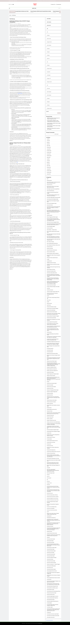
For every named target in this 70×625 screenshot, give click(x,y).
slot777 (48, 511)
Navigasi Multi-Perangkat (50, 372)
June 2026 (48, 140)
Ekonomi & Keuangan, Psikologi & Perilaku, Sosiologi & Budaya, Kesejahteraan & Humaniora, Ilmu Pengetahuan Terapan (53, 219)
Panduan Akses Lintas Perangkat (51, 386)
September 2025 (49, 155)
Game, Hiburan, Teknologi (50, 241)
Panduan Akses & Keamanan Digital (52, 383)
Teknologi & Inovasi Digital (50, 552)
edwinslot (48, 213)
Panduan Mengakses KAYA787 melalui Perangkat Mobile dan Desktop (44, 11)
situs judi (48, 474)
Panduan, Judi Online (49, 418)
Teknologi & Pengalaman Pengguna (51, 557)
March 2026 (48, 145)
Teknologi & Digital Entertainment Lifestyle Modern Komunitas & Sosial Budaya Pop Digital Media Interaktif (53, 545)
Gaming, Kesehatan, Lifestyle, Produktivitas (53, 253)
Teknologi (48, 537)
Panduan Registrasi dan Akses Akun (52, 409)
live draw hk (48, 71)
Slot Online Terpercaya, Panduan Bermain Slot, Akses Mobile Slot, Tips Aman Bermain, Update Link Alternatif (53, 490)
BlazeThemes (40, 623)
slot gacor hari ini (49, 68)
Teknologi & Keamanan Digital (51, 554)
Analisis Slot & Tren (49, 184)
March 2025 (48, 165)
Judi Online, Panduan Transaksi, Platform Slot (53, 291)
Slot (47, 479)
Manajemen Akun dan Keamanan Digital (52, 353)
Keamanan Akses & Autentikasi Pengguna (52, 308)
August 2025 (48, 157)
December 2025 (49, 150)
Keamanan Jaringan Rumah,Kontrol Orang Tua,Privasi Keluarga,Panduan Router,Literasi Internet (53, 329)
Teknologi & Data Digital (50, 540)
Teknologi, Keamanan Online (51, 594)
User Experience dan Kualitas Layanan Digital (53, 615)
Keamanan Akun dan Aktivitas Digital (52, 311)
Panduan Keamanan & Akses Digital (52, 400)
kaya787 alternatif (49, 303)
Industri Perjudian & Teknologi (51, 269)
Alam (47, 178)
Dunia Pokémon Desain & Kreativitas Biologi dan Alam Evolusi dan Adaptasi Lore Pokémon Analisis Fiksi (53, 207)
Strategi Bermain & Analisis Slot (51, 517)
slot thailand (48, 75)
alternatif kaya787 (49, 180)
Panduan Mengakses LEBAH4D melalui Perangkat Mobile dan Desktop (22, 11)
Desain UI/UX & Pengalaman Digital (51, 203)
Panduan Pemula (49, 407)
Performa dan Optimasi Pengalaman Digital (53, 429)
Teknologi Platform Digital (50, 589)
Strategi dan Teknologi (50, 526)
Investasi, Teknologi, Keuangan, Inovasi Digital (53, 286)
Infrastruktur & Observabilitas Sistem (52, 272)
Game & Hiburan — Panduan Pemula (52, 229)
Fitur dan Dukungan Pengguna (51, 226)
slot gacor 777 (49, 78)
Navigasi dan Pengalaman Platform (51, 367)
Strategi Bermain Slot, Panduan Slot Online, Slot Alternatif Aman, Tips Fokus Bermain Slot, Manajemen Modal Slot (53, 523)
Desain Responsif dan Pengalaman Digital (52, 199)
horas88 (48, 259)
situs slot (48, 58)
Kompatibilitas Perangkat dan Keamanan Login (53, 341)
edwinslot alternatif (49, 215)
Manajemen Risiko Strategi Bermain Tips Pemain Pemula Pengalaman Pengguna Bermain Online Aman (53, 358)
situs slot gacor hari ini (49, 620)
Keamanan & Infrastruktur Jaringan (51, 306)
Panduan (48, 381)
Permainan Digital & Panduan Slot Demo (52, 440)
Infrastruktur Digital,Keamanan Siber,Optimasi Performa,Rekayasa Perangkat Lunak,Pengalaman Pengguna (53, 275)
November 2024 (49, 172)
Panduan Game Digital (50, 393)
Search (47, 111)
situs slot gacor (49, 45)
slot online (48, 88)
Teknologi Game (49, 579)
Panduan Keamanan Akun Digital (51, 401)
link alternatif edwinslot (50, 348)
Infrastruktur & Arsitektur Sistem (51, 271)
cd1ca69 (11, 23)
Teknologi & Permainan (50, 559)
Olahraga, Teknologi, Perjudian (51, 375)
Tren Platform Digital (49, 607)
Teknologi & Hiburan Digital (50, 549)
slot (17, 162)
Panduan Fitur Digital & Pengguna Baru (52, 391)
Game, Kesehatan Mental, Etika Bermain (52, 243)
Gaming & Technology (50, 248)
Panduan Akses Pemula (50, 388)
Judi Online (48, 288)
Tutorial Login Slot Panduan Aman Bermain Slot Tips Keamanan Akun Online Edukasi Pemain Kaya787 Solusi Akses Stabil (53, 609)
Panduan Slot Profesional (50, 415)
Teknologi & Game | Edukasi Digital (51, 547)
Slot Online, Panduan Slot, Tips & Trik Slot (52, 498)
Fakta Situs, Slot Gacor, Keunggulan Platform (53, 222)
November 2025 (49, 152)
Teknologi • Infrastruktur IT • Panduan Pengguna (53, 564)
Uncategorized (49, 612)
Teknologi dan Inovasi (50, 567)
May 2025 (48, 162)
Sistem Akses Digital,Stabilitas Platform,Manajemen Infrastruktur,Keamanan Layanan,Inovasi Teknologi (53, 470)
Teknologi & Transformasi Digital (51, 562)
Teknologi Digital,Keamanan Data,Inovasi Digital (53, 577)
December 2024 (49, 170)
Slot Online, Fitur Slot (50, 493)
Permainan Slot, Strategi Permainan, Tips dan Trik (53, 451)
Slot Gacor (48, 481)
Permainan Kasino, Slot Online (51, 442)
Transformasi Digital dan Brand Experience (52, 601)
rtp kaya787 (48, 467)
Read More (11, 140)
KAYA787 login (20, 93)
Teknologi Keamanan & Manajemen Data (52, 586)
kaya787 (48, 301)
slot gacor (48, 35)
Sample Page (34, 8)
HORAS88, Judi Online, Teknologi (51, 262)
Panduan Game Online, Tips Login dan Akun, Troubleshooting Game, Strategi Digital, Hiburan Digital (53, 397)
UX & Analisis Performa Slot (50, 617)
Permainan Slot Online (50, 445)
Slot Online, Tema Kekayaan (50, 508)
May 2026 (48, 142)
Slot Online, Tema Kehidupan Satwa (51, 506)
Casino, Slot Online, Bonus (50, 190)
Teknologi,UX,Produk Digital (50, 599)
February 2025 (49, 167)
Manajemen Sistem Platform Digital (52, 361)
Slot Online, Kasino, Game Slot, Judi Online (52, 496)
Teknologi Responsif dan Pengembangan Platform (53, 591)
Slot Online (48, 484)
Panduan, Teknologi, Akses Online (51, 420)
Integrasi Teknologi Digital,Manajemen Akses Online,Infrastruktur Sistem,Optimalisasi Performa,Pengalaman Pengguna (53, 282)
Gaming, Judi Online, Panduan (51, 251)
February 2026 (49, 147)
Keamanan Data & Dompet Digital (51, 317)
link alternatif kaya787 (50, 351)
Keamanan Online (49, 332)
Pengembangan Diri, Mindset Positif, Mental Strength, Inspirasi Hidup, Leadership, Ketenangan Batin (53, 427)
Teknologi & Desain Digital (50, 542)
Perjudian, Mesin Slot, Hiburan (51, 437)
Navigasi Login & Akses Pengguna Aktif (52, 370)
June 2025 (48, 160)
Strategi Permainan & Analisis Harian (52, 533)
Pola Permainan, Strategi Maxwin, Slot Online (53, 458)
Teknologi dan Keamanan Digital (51, 569)
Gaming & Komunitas (50, 246)
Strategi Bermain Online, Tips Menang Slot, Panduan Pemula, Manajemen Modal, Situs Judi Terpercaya (53, 520)
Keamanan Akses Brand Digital (51, 310)
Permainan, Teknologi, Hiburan (51, 453)
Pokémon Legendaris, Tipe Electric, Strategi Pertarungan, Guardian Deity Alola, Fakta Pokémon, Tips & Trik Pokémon (54, 456)
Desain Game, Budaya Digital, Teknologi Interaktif (53, 197)
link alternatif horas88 (50, 350)
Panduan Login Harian (50, 403)
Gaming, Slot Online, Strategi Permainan (52, 257)
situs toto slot (49, 38)
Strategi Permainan (49, 531)
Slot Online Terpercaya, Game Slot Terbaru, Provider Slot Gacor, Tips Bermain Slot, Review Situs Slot (53, 487)
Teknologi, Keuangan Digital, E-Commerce (52, 596)
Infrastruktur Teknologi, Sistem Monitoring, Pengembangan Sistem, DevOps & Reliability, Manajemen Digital (53, 279)
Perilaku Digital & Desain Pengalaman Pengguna (53, 431)
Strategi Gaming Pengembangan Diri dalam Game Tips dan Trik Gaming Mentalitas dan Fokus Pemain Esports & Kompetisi (53, 529)
